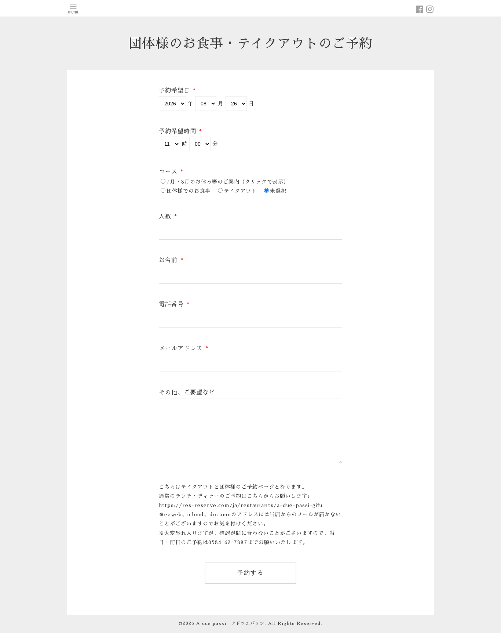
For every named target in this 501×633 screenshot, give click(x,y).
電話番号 (174, 304)
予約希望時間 (180, 131)
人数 (168, 217)
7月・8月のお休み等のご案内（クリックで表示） (228, 181)
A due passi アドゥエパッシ (230, 623)
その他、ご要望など (187, 392)
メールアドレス (183, 348)
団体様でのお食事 (189, 190)
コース (171, 172)
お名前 (171, 260)
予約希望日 (177, 91)
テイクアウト (240, 190)
